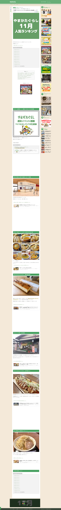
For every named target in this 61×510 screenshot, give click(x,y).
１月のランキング (16, 49)
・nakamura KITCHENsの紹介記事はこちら (19, 400)
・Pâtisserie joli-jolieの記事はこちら (18, 304)
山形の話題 (17, 7)
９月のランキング (16, 61)
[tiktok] (27, 503)
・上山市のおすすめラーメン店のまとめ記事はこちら (20, 265)
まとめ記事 (14, 7)
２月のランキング (16, 51)
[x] (10, 10)
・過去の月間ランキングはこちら (18, 45)
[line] (24, 503)
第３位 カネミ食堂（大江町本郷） (22, 76)
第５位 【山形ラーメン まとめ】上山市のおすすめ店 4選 (25, 74)
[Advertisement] (26, 165)
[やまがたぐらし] (13, 2)
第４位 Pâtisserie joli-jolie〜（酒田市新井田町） (25, 75)
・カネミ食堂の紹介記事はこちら (18, 361)
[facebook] (10, 9)
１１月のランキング (17, 64)
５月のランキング (16, 54)
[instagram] (22, 503)
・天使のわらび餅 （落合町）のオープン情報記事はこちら (21, 202)
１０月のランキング (17, 62)
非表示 (27, 71)
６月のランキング (16, 56)
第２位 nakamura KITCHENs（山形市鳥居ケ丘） (25, 77)
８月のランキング (16, 59)
